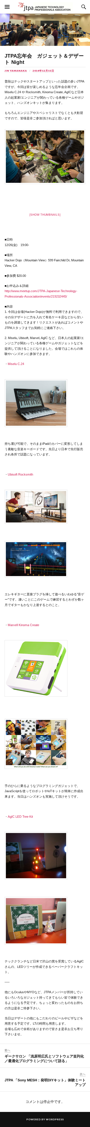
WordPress (55, 1119)
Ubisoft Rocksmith (20, 474)
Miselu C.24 (16, 364)
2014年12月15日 (43, 70)
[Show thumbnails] (45, 214)
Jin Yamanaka (16, 70)
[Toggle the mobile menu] (7, 7)
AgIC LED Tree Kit (20, 816)
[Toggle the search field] (83, 7)
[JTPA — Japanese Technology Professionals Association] (45, 7)
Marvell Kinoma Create (23, 625)
